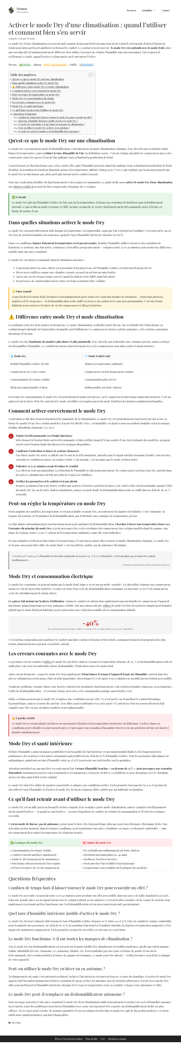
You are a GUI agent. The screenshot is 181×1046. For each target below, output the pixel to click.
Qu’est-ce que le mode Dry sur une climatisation (38, 79)
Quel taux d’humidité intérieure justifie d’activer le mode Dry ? (48, 120)
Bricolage (16, 1022)
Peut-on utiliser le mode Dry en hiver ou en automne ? (44, 127)
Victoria (22, 9)
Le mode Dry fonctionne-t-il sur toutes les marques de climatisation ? (51, 124)
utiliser (107, 605)
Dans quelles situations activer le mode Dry (35, 82)
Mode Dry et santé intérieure (28, 106)
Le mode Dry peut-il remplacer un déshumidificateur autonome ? (49, 131)
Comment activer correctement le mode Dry (36, 90)
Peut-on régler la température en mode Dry (36, 94)
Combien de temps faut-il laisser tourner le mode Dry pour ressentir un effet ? (55, 117)
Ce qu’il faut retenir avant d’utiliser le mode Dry (37, 110)
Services (131, 10)
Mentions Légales (117, 1038)
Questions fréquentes (25, 113)
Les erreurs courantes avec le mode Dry (33, 102)
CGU (102, 1038)
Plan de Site (91, 1038)
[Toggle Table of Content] (89, 74)
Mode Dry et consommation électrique (33, 98)
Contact (165, 10)
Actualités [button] (147, 10)
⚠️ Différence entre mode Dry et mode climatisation (40, 86)
